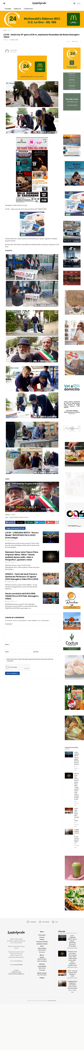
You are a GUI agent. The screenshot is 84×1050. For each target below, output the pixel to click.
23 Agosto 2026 (10, 601)
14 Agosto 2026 (72, 978)
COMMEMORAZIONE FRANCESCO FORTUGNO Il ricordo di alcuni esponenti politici (73, 985)
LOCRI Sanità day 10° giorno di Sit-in (18, 517)
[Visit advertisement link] (42, 19)
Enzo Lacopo (13, 50)
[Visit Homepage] (39, 3)
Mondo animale (41, 973)
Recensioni (42, 952)
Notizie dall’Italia (41, 959)
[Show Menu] (4, 3)
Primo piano (41, 935)
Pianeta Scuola (42, 950)
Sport (42, 946)
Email (7, 651)
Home (4, 30)
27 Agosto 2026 (10, 540)
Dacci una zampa (41, 974)
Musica (42, 955)
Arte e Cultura (42, 948)
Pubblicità (17, 8)
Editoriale (42, 964)
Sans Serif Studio (52, 1000)
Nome (7, 644)
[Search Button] (74, 3)
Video (9, 30)
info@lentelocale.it (16, 972)
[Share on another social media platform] (57, 522)
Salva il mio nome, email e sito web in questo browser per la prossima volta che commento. (30, 660)
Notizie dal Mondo (42, 961)
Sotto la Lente (41, 968)
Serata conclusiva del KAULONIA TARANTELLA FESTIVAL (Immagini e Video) (21, 596)
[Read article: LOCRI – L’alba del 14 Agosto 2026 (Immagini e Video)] (62, 973)
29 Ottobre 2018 (14, 39)
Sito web (35, 651)
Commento (9, 624)
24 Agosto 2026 (10, 581)
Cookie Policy (28, 8)
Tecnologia (42, 970)
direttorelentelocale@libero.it (16, 974)
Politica (42, 939)
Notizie (42, 957)
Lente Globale (42, 966)
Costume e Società (42, 941)
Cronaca (41, 937)
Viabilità (42, 977)
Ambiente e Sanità (42, 944)
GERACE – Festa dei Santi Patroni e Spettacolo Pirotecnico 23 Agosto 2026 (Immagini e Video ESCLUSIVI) (21, 576)
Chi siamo (8, 8)
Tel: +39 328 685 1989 (16, 964)
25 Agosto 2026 (10, 562)
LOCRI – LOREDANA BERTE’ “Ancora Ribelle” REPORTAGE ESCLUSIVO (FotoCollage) (21, 535)
